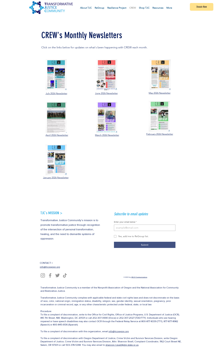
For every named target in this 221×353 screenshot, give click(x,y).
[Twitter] (57, 275)
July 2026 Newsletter (56, 93)
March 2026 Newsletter (107, 135)
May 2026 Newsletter (159, 93)
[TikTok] (65, 275)
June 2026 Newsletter (106, 93)
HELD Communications (139, 277)
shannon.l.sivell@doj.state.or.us (122, 345)
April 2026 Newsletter (57, 135)
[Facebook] (50, 275)
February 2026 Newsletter (159, 134)
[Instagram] (43, 275)
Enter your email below (125, 222)
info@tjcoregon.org (50, 267)
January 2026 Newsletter (56, 177)
